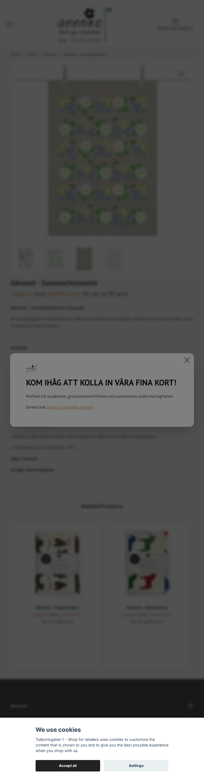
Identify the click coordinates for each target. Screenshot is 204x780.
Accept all (68, 765)
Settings (136, 765)
